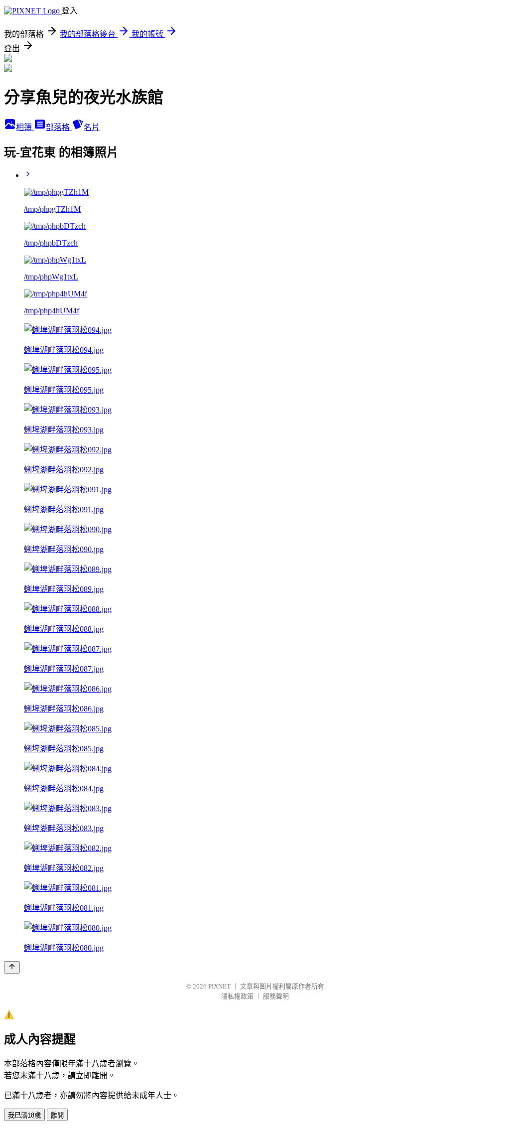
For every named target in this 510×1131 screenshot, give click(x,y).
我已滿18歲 (24, 1115)
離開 (57, 1115)
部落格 (59, 127)
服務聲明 (276, 996)
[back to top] (12, 967)
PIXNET (219, 986)
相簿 (25, 127)
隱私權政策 (237, 996)
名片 (92, 127)
